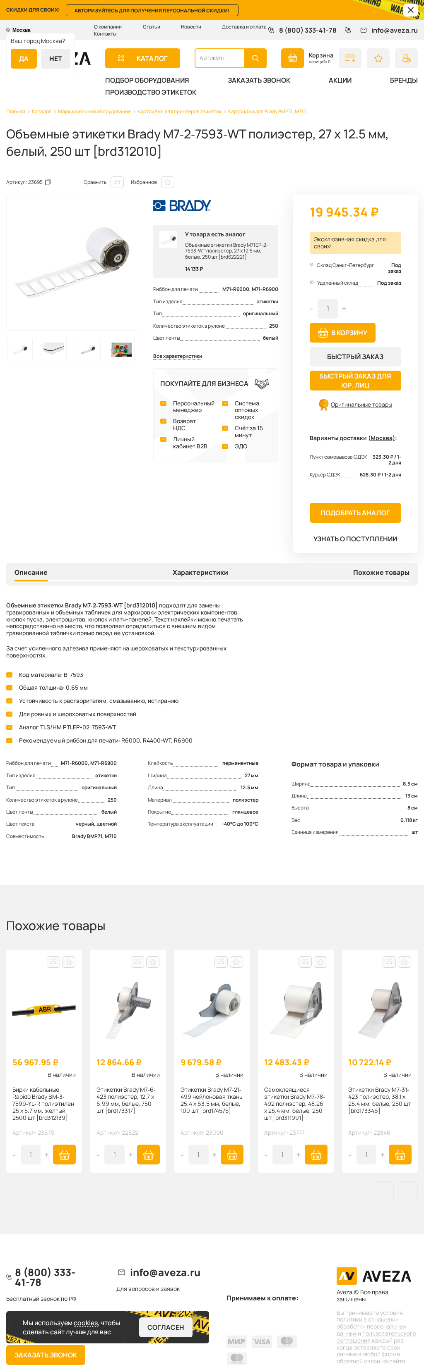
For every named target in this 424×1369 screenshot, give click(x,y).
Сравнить (95, 182)
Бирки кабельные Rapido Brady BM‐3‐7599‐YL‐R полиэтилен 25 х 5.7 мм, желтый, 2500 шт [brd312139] (43, 1103)
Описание (31, 573)
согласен (165, 1327)
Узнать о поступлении (355, 539)
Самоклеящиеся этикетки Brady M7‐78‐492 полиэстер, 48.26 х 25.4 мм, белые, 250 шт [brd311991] (294, 1103)
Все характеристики (177, 356)
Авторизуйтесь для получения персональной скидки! (152, 10)
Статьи (151, 26)
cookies (86, 1322)
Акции (340, 80)
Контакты (105, 33)
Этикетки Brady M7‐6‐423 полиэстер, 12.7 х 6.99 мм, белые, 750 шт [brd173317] (126, 1100)
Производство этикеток (150, 92)
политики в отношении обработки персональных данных (371, 1326)
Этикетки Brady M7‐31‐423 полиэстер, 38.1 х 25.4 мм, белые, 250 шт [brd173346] (379, 1100)
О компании (108, 26)
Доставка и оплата (244, 26)
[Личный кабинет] (406, 58)
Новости (191, 26)
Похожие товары (381, 573)
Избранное (144, 182)
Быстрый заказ (355, 356)
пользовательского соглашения (376, 1336)
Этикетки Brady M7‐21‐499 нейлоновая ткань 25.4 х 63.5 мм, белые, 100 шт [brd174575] (211, 1100)
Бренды (404, 80)
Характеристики (200, 573)
